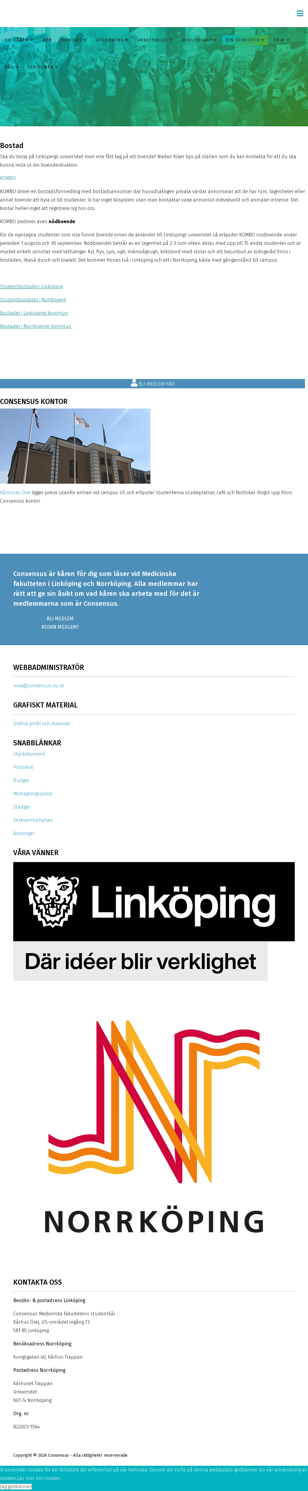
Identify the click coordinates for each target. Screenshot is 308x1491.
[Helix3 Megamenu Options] (300, 13)
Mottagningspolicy (32, 793)
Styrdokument (29, 754)
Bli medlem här (155, 384)
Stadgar (21, 807)
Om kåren (17, 40)
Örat (279, 40)
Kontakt (71, 40)
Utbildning (110, 40)
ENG (9, 67)
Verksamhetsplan (33, 820)
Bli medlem (60, 618)
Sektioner (41, 67)
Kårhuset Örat (15, 492)
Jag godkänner (16, 1486)
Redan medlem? (60, 627)
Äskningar (24, 833)
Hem (47, 40)
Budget (21, 780)
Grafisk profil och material (41, 723)
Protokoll (23, 767)
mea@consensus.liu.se (38, 686)
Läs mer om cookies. (39, 1478)
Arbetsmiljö (152, 40)
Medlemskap (197, 40)
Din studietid (243, 40)
